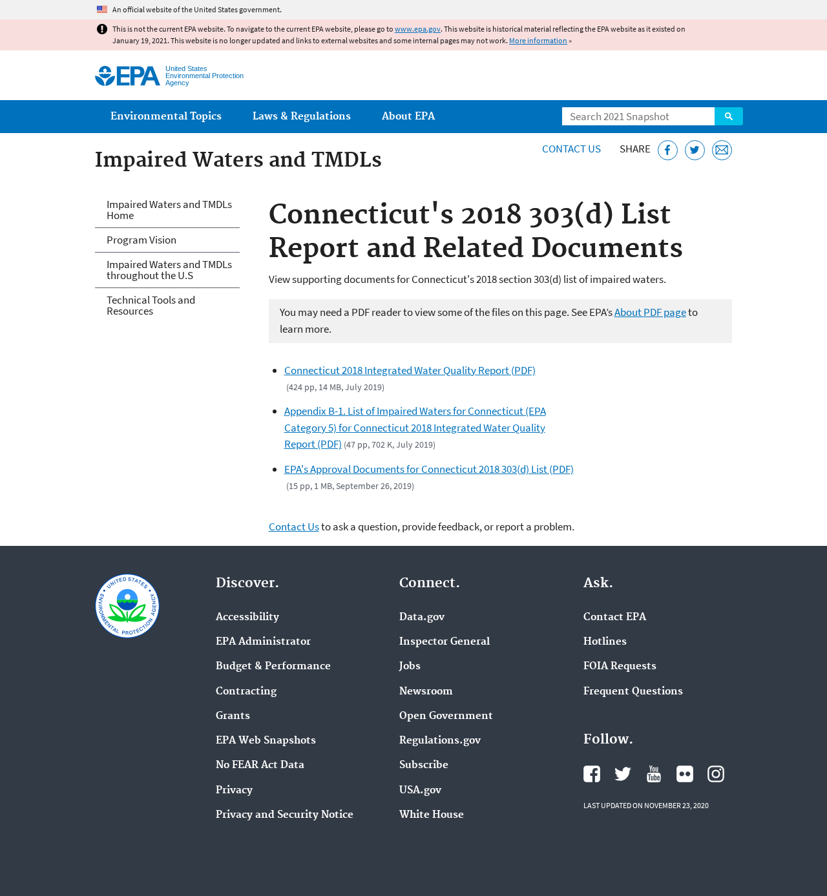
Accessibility (247, 617)
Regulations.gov (440, 741)
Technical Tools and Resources (151, 305)
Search (729, 116)
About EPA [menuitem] (408, 116)
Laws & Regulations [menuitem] (302, 116)
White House (431, 815)
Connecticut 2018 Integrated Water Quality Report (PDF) (410, 370)
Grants (233, 716)
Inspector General (444, 642)
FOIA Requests (619, 666)
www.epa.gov (418, 29)
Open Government (446, 716)
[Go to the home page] (127, 76)
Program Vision (141, 240)
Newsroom (426, 692)
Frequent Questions (633, 692)
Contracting (246, 692)
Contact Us (571, 148)
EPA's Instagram (715, 774)
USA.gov (420, 791)
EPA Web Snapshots (266, 741)
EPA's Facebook (591, 774)
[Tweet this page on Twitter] (695, 150)
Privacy (234, 791)
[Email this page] (722, 150)
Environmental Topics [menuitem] (166, 116)
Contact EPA (614, 617)
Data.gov (422, 617)
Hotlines (605, 642)
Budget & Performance (273, 666)
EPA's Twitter (622, 774)
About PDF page (650, 312)
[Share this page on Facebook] (668, 150)
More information (538, 40)
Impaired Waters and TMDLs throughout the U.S (169, 269)
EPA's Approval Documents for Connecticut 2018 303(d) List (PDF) (429, 469)
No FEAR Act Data (260, 765)
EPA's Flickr (684, 774)
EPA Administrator (263, 642)
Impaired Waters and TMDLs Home (169, 209)
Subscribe (423, 765)
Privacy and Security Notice (284, 815)
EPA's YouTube (653, 774)
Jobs (410, 666)
